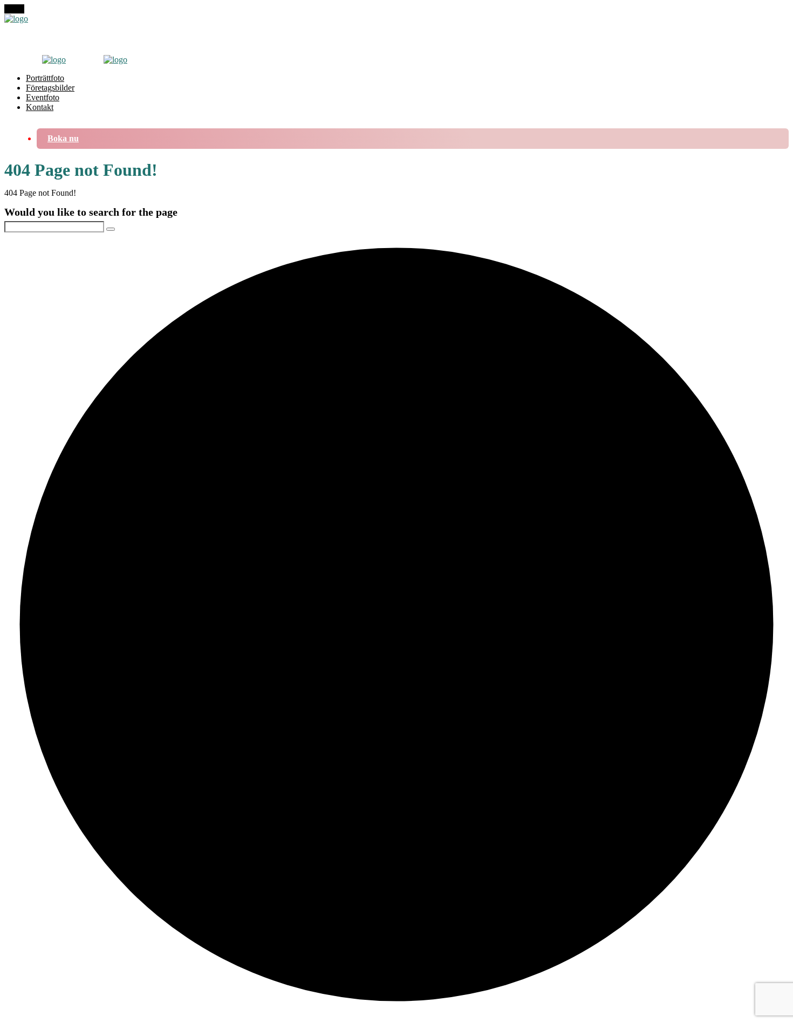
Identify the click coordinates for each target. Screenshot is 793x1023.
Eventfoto (42, 97)
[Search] (110, 229)
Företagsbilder (50, 87)
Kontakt (39, 107)
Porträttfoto (45, 78)
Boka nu (63, 138)
